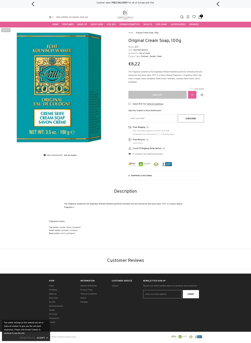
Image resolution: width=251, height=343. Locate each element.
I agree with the (139, 104)
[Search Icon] (182, 17)
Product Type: (134, 56)
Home (130, 33)
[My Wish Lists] (194, 18)
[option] (125, 3)
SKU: (130, 50)
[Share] (201, 95)
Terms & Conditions (155, 104)
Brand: (131, 47)
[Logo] (125, 14)
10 (133, 154)
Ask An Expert (70, 155)
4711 (137, 47)
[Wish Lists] (192, 95)
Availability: (133, 53)
